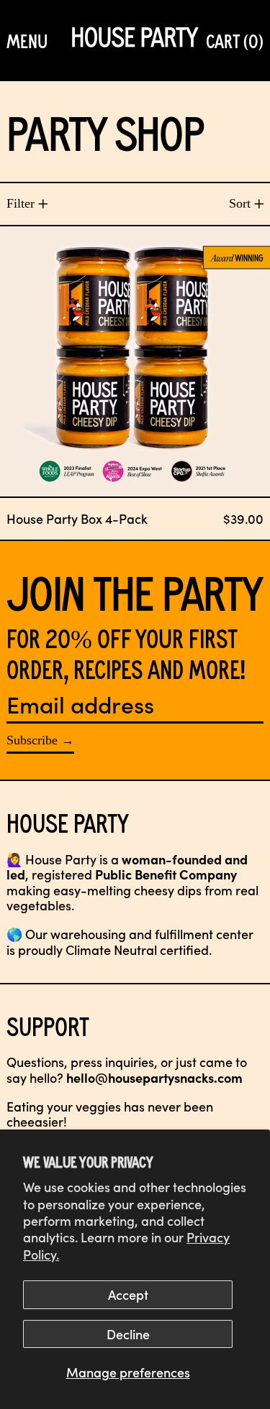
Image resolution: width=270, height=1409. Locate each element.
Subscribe (32, 740)
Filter (20, 203)
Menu (27, 40)
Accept (128, 1294)
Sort (240, 203)
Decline (128, 1334)
